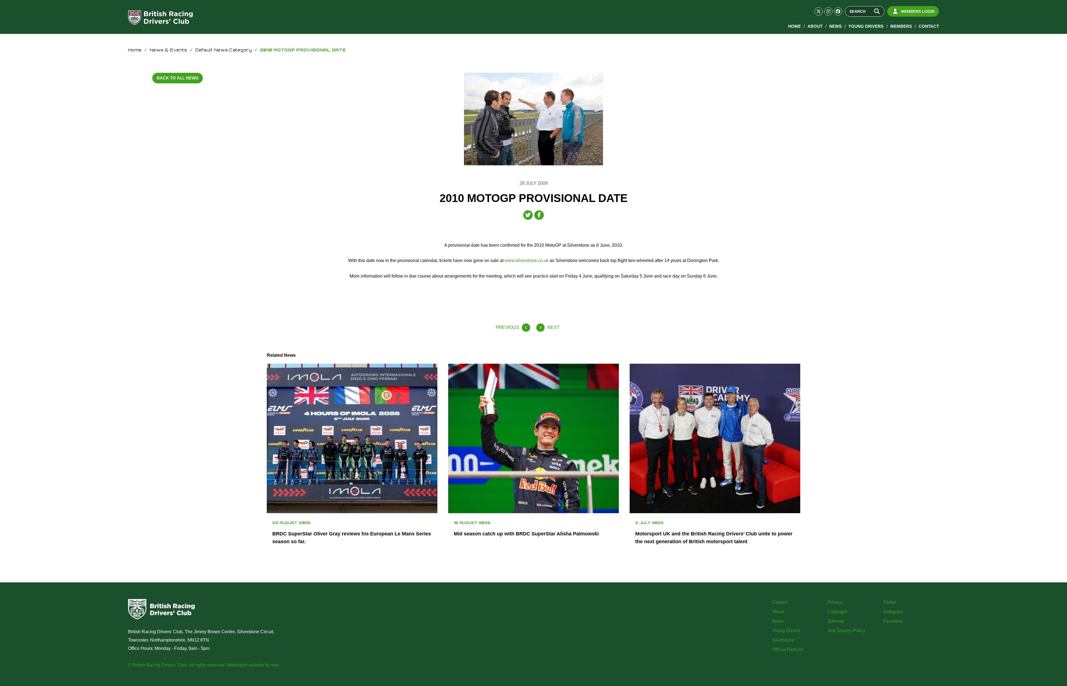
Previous (507, 327)
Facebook (893, 621)
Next (553, 327)
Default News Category (223, 50)
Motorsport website (245, 665)
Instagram (893, 611)
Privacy (835, 602)
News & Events (168, 50)
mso (275, 665)
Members (901, 26)
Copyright (837, 611)
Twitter (889, 602)
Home (794, 26)
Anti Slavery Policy (846, 630)
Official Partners (788, 649)
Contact (929, 26)
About (814, 26)
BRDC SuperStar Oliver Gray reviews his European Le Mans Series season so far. (351, 537)
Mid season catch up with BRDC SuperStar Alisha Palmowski (526, 534)
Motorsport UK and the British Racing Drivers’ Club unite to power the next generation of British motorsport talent (713, 537)
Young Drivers (866, 26)
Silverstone (783, 640)
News (835, 26)
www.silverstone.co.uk (527, 260)
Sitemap (836, 621)
